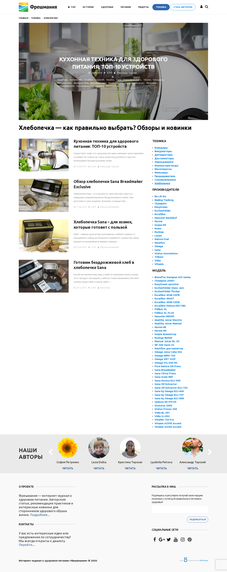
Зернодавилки (164, 161)
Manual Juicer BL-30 (167, 341)
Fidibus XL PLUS (164, 312)
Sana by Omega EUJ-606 (169, 391)
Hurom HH (160, 330)
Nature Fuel (162, 239)
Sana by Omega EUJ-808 (169, 398)
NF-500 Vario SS (164, 344)
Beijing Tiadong (164, 200)
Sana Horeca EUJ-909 (167, 380)
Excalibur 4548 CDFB (167, 295)
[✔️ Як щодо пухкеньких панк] (113, 512)
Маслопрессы (163, 169)
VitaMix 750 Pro (164, 419)
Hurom (158, 221)
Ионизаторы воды (166, 165)
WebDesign (203, 560)
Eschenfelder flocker (167, 291)
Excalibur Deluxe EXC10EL (170, 305)
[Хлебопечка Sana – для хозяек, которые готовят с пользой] (44, 235)
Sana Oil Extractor (166, 384)
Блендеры (161, 147)
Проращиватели (165, 176)
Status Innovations (166, 253)
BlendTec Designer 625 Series (173, 277)
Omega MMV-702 (165, 355)
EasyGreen (161, 207)
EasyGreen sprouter (167, 284)
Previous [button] (50, 452)
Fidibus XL (161, 309)
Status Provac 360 (166, 409)
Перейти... (27, 545)
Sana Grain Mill (164, 376)
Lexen (158, 235)
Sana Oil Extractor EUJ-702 (171, 387)
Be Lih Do (160, 196)
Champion (161, 203)
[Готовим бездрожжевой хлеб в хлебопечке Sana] (44, 276)
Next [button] (209, 452)
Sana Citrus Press (165, 373)
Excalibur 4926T (164, 298)
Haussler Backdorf (166, 217)
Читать (67, 468)
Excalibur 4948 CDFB (167, 302)
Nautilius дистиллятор (169, 348)
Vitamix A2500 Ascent (168, 423)
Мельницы (161, 172)
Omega (159, 246)
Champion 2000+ (165, 280)
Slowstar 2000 (163, 405)
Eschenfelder (163, 210)
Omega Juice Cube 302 (168, 351)
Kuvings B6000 (163, 337)
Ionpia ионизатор (165, 334)
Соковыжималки (165, 179)
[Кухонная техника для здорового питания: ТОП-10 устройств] (44, 155)
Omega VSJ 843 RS (166, 362)
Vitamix (159, 264)
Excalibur (160, 214)
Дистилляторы (164, 158)
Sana (158, 249)
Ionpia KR (160, 225)
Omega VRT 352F (165, 359)
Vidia (158, 260)
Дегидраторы (164, 154)
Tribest (159, 256)
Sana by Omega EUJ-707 (169, 394)
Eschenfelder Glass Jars (169, 287)
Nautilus (160, 242)
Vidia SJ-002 (162, 416)
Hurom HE (160, 327)
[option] (67, 452)
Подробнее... (40, 515)
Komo (158, 228)
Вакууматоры (163, 151)
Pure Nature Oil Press (168, 366)
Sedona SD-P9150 (165, 401)
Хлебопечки (162, 183)
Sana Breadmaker (165, 369)
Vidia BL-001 (162, 412)
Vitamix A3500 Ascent (168, 426)
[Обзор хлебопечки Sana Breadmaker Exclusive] (44, 195)
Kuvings (159, 231)
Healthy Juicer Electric (168, 320)
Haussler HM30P (164, 316)
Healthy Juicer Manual (168, 323)
